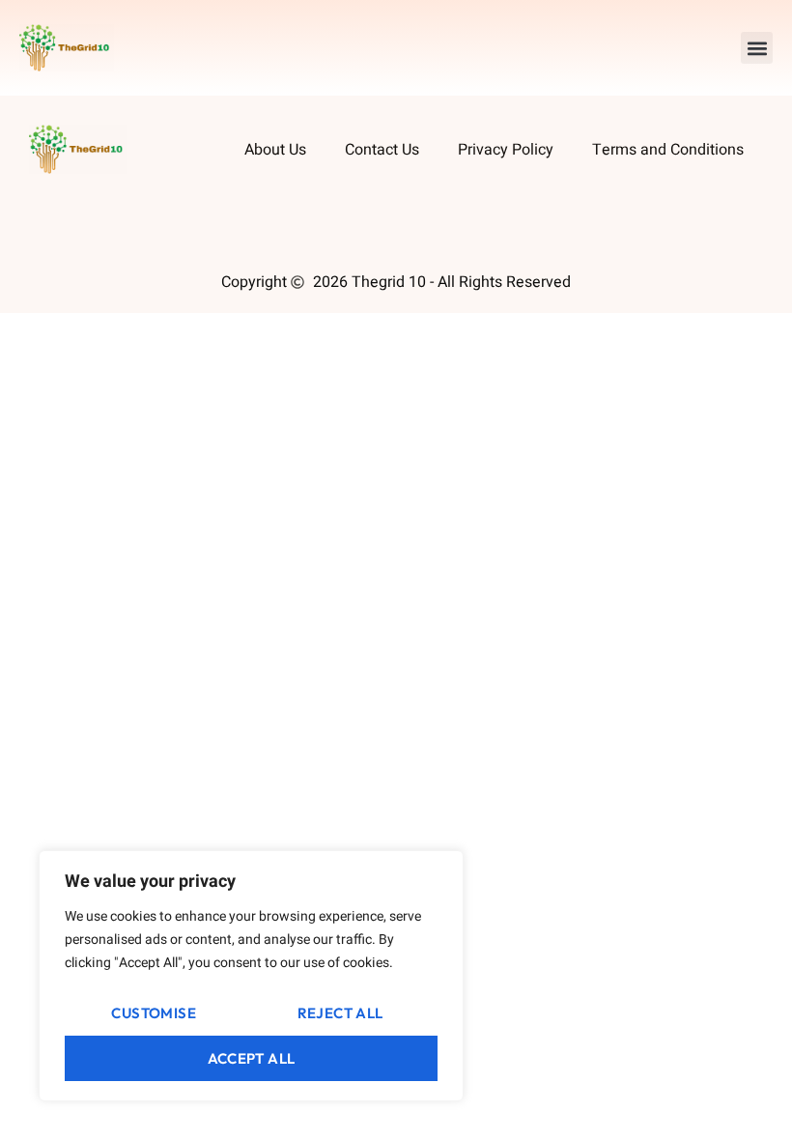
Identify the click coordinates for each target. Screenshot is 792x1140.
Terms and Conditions (668, 149)
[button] (757, 48)
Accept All (252, 1058)
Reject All (340, 1013)
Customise (153, 1013)
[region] (251, 975)
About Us (275, 149)
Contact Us (382, 149)
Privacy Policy (505, 149)
